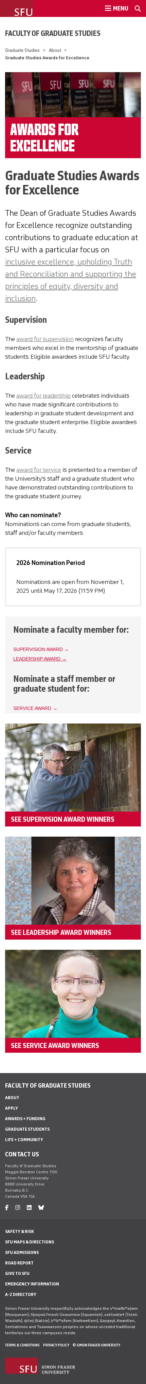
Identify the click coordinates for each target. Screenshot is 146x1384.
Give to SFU (17, 1273)
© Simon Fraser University (96, 1345)
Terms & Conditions (22, 1345)
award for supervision (45, 339)
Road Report (19, 1263)
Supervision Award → (41, 649)
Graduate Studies (22, 50)
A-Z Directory (20, 1294)
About (55, 50)
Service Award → (35, 708)
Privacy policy (56, 1345)
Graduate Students (27, 1129)
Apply (11, 1108)
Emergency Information (32, 1284)
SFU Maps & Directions (29, 1242)
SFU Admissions (22, 1252)
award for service (38, 470)
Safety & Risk (19, 1231)
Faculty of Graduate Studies (53, 33)
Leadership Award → (40, 659)
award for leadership (43, 395)
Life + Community (24, 1139)
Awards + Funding (25, 1118)
